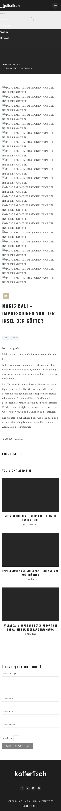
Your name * (8, 698)
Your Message (9, 673)
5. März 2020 (30, 634)
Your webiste (8, 724)
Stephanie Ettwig (11, 64)
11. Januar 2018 (10, 68)
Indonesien (18, 439)
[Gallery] (5, 295)
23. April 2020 (30, 579)
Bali (5, 337)
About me (4, 31)
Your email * (8, 711)
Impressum (4, 37)
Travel (3, 13)
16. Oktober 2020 (30, 524)
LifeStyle (4, 19)
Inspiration (5, 25)
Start (2, 7)
